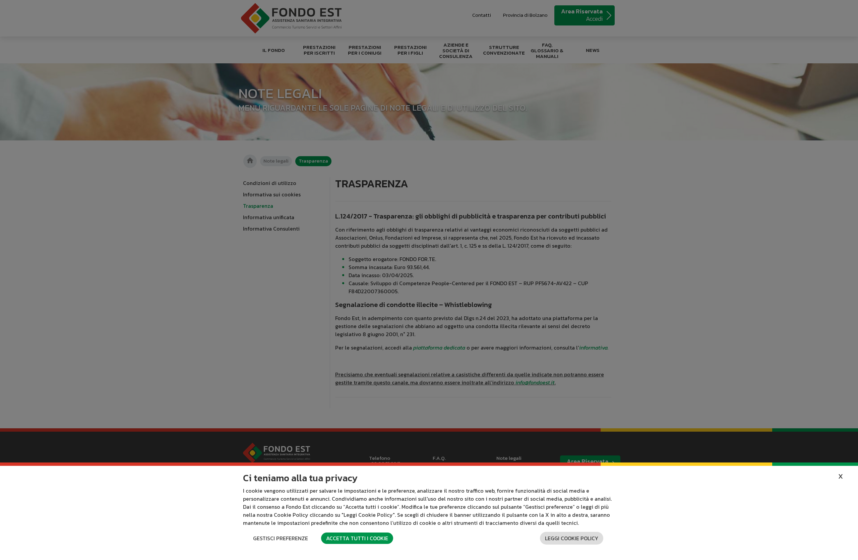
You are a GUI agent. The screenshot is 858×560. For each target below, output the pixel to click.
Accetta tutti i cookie (357, 538)
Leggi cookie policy (571, 538)
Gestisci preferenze (280, 538)
